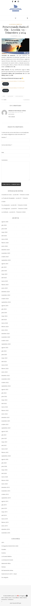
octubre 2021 (5, 424)
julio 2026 (4, 225)
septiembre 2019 (6, 498)
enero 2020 (5, 484)
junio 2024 (4, 312)
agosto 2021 (5, 431)
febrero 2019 (5, 522)
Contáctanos (10, 599)
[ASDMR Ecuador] (15, 8)
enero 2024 (5, 330)
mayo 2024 (4, 316)
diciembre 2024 (6, 291)
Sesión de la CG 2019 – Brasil (9, 574)
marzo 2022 (5, 407)
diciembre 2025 (6, 249)
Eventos (4, 553)
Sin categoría (5, 577)
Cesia (5, 99)
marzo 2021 (5, 449)
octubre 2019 (5, 494)
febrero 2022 (5, 410)
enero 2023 (5, 372)
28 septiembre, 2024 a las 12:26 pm (15, 112)
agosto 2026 (5, 221)
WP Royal (19, 603)
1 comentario (26, 99)
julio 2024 (4, 309)
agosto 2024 (5, 305)
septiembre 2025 (6, 260)
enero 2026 (5, 246)
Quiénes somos (8, 597)
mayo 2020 (4, 470)
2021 (3, 542)
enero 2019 (5, 526)
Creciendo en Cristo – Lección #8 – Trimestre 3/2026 (15, 194)
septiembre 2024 (6, 302)
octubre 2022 (5, 382)
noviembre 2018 (6, 533)
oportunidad (10, 96)
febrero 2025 (5, 284)
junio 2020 (4, 466)
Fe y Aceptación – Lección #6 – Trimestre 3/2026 (14, 205)
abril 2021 (4, 445)
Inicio (3, 597)
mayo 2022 (4, 400)
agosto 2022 (5, 389)
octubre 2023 (5, 340)
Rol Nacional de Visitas (7, 570)
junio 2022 (4, 396)
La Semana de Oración (7, 560)
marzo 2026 (5, 239)
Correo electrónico (7, 145)
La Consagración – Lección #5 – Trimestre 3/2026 (14, 208)
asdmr (3, 96)
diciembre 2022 (6, 375)
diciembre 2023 (6, 333)
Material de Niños (6, 563)
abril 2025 (4, 277)
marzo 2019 (5, 519)
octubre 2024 (5, 298)
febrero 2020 (5, 480)
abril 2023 (4, 361)
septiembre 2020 (6, 456)
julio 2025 (4, 267)
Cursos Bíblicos (15, 597)
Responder (11, 114)
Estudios (4, 549)
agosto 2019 (5, 501)
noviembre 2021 (6, 421)
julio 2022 (4, 393)
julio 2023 (4, 351)
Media (21, 597)
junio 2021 (4, 438)
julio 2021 (4, 435)
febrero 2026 (5, 242)
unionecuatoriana (19, 96)
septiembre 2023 (6, 344)
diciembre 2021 (6, 417)
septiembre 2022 (6, 386)
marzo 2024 (5, 323)
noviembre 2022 (6, 379)
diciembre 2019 (6, 487)
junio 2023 (4, 354)
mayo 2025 (4, 274)
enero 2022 (5, 414)
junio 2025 (4, 270)
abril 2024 (4, 319)
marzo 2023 (5, 365)
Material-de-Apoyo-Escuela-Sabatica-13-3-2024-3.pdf (13, 88)
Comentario (5, 160)
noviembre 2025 (6, 253)
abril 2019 (4, 515)
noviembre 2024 (6, 295)
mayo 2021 (4, 442)
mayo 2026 (4, 232)
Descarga (6, 83)
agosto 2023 (5, 347)
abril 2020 (4, 473)
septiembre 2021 (6, 428)
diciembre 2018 (6, 529)
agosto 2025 (5, 263)
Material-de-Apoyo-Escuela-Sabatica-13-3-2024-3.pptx (13, 81)
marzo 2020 (5, 477)
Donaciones (4, 599)
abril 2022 (4, 403)
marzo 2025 (5, 281)
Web (3, 152)
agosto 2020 (5, 459)
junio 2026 (4, 228)
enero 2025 (5, 288)
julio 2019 (4, 505)
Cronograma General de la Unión (10, 546)
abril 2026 (4, 235)
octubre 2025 (5, 256)
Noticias (4, 567)
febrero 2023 (5, 368)
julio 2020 (4, 463)
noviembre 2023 (6, 337)
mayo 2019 (4, 512)
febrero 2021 (5, 452)
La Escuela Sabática (15, 24)
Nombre (4, 137)
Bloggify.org (23, 595)
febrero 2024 (5, 326)
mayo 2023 (4, 358)
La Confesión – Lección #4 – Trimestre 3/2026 (14, 212)
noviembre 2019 (6, 491)
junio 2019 (4, 508)
